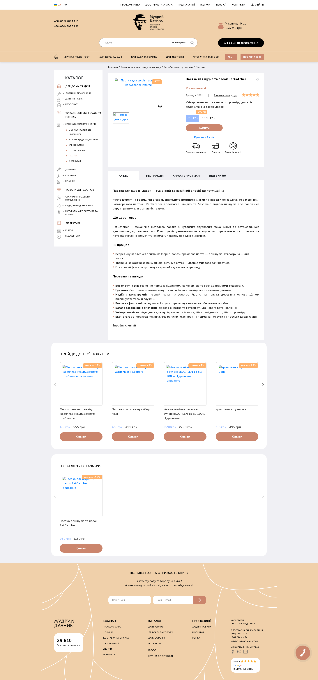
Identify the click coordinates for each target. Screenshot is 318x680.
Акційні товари (201, 626)
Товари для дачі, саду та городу (83, 115)
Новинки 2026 (252, 57)
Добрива (70, 169)
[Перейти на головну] (148, 22)
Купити (204, 128)
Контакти (238, 4)
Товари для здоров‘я (80, 189)
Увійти (259, 4)
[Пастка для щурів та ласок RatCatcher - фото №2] (121, 117)
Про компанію (130, 4)
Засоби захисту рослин (178, 67)
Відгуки (205, 4)
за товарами (179, 42)
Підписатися (199, 600)
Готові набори (77, 150)
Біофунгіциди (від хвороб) (83, 140)
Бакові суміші (76, 145)
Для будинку (155, 626)
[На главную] (56, 57)
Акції (231, 57)
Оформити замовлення (241, 42)
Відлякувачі (75, 161)
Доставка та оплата (158, 4)
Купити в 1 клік (204, 137)
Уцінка (196, 638)
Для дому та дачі (110, 57)
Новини (108, 632)
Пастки (200, 67)
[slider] (250, 95)
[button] (263, 384)
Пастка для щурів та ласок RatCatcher (78, 523)
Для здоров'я (175, 57)
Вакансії (221, 4)
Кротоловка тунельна (231, 409)
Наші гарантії (186, 4)
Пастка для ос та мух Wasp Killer (131, 411)
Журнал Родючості (160, 656)
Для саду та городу (144, 57)
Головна (113, 67)
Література (72, 223)
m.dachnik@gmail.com (244, 641)
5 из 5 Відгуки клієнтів (243, 665)
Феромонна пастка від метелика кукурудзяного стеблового (77, 414)
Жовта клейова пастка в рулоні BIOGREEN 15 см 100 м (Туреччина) (185, 414)
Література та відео (206, 57)
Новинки (198, 632)
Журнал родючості (77, 57)
